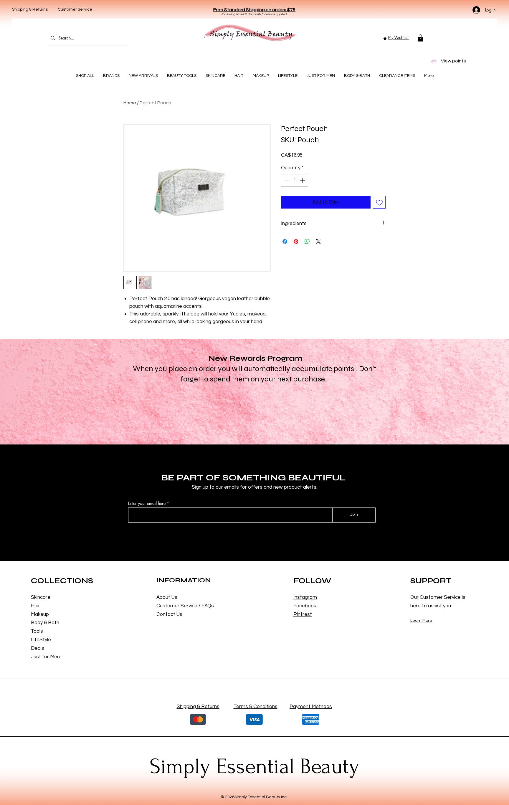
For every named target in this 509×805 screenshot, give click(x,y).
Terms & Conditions (255, 706)
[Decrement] (286, 180)
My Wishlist (398, 38)
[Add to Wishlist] (379, 202)
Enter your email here (147, 503)
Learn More (421, 621)
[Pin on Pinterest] (296, 241)
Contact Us (169, 614)
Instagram (305, 597)
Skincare (40, 597)
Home (129, 102)
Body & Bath (45, 622)
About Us (166, 597)
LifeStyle (41, 639)
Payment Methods (311, 706)
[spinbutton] (295, 180)
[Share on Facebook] (284, 241)
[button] (254, 9)
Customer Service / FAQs (185, 606)
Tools (37, 631)
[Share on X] (318, 241)
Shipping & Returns (30, 9)
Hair (35, 606)
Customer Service (75, 9)
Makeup (40, 614)
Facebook (304, 606)
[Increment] (303, 180)
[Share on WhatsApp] (307, 241)
